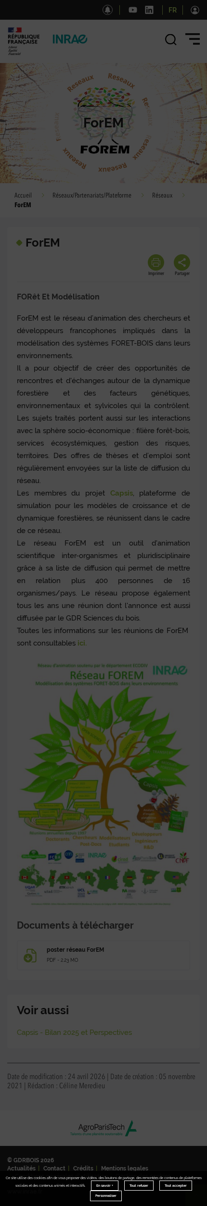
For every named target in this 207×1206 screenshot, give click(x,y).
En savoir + (104, 1185)
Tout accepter (176, 1185)
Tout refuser (138, 1185)
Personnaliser (105, 1196)
